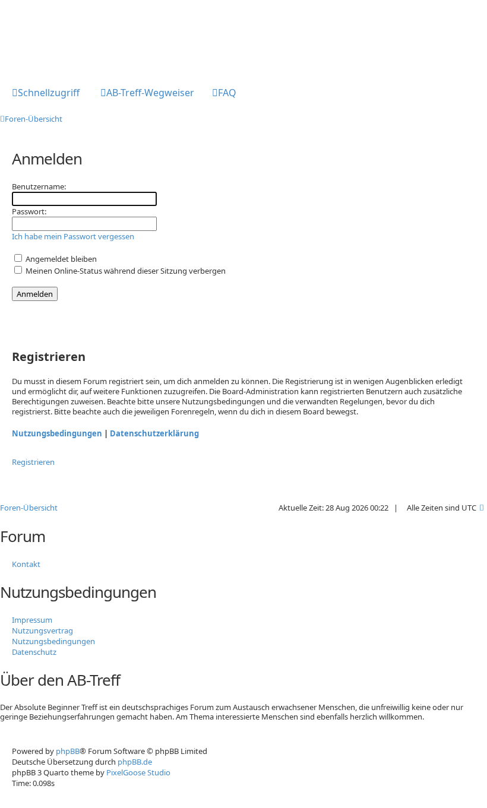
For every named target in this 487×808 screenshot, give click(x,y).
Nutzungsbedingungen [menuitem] (53, 641)
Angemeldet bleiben (60, 259)
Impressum (32, 619)
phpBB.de (135, 761)
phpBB (68, 751)
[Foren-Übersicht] (49, 37)
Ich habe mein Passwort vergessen (73, 236)
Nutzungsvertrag (42, 630)
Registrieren (33, 462)
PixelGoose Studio (138, 772)
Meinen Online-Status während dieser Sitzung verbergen (125, 270)
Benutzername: (39, 186)
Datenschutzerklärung (154, 433)
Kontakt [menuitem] (26, 564)
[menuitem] (147, 94)
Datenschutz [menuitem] (34, 652)
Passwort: (29, 211)
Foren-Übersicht (29, 507)
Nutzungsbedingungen (57, 433)
